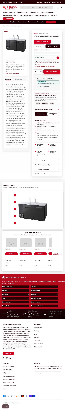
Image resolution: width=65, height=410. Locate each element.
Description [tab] (8, 79)
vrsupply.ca (6, 345)
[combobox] (36, 7)
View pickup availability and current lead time (45, 66)
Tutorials (36, 331)
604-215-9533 (53, 154)
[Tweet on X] (38, 173)
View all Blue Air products (12, 73)
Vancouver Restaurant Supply (12, 402)
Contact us (8, 353)
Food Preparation (7, 369)
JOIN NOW (51, 22)
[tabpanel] (16, 115)
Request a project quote (53, 114)
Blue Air (36, 33)
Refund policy (38, 347)
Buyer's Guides (38, 327)
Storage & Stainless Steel (10, 379)
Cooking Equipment (8, 366)
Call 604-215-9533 (41, 113)
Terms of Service (38, 343)
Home (4, 26)
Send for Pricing (53, 46)
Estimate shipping (40, 160)
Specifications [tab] (18, 79)
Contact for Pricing (42, 41)
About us (36, 337)
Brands (5, 389)
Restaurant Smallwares (9, 385)
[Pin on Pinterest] (44, 173)
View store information (43, 86)
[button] (61, 7)
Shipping (36, 49)
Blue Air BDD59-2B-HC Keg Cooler (14, 26)
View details (11, 253)
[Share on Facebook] (41, 173)
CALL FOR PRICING (51, 71)
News (35, 334)
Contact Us (47, 2)
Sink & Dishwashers (8, 382)
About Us (39, 2)
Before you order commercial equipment (44, 109)
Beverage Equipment (8, 376)
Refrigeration (6, 373)
